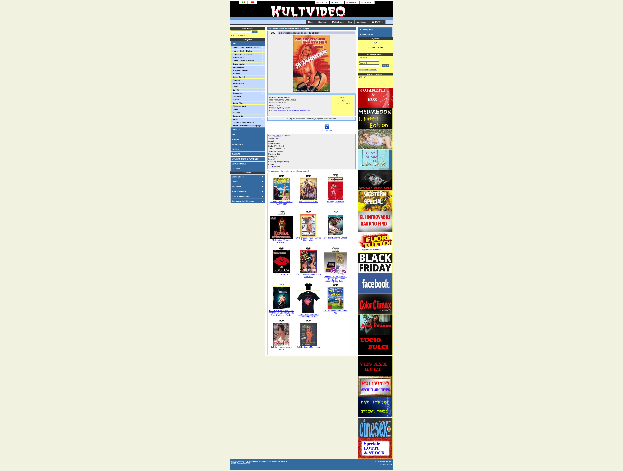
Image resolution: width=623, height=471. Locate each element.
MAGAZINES (237, 144)
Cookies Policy (386, 464)
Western (236, 74)
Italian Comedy (239, 77)
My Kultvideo (338, 22)
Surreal (235, 100)
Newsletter (352, 2)
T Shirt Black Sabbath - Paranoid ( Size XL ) (308, 315)
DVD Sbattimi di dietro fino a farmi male (308, 275)
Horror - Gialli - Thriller (242, 51)
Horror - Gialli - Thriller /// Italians (246, 48)
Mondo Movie (238, 67)
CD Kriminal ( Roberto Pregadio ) (281, 241)
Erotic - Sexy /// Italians (242, 54)
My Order (378, 22)
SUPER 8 (235, 139)
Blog (350, 22)
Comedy (236, 80)
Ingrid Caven (305, 110)
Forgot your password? (368, 69)
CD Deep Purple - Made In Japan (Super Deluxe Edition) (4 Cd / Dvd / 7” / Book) (335, 279)
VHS (233, 135)
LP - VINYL (236, 169)
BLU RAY (236, 130)
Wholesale (361, 22)
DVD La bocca (281, 274)
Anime (235, 109)
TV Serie (236, 113)
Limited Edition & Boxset (243, 122)
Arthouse (236, 96)
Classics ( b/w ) (239, 106)
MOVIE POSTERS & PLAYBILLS (245, 159)
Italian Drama (238, 83)
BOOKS (235, 149)
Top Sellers (236, 187)
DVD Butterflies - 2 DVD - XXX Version (281, 203)
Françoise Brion (293, 110)
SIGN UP (362, 77)
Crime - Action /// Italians (243, 61)
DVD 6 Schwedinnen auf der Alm (335, 312)
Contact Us (322, 2)
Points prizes (367, 35)
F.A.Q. (336, 2)
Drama (235, 87)
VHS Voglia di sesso (335, 201)
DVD (234, 44)
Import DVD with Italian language (246, 126)
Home (311, 22)
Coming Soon (238, 177)
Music (235, 119)
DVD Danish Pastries (308, 202)
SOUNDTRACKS (239, 164)
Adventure (237, 93)
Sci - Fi (235, 90)
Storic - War (237, 103)
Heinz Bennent (280, 110)
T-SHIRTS (236, 154)
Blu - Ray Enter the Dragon (335, 238)
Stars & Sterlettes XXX (241, 196)
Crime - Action (238, 64)
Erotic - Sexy (238, 57)
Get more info (327, 130)
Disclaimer (367, 2)
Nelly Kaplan (285, 108)
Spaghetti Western (240, 70)
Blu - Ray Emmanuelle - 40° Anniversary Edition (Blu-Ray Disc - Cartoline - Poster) (281, 312)
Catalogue (323, 22)
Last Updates (367, 30)
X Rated (277, 136)
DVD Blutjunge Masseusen (308, 347)
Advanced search (238, 35)
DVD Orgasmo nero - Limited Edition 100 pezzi (308, 239)
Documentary (238, 116)
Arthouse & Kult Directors (243, 201)
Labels (235, 182)
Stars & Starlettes (239, 191)
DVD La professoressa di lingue (281, 348)
